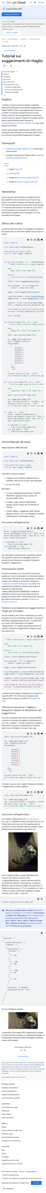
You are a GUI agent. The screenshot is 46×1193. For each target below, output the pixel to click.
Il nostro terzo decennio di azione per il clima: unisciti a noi (22, 1178)
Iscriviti (36, 1183)
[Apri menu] (3, 2)
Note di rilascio (6, 1114)
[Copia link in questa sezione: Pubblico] (14, 100)
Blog (3, 1150)
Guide (6, 41)
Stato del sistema (8, 1118)
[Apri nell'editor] (35, 239)
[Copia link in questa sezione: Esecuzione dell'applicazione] (32, 522)
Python (17, 169)
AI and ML (24, 39)
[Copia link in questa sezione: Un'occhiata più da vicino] (32, 442)
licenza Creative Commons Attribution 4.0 (31, 1065)
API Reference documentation (21, 926)
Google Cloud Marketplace (10, 1094)
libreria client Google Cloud (26, 178)
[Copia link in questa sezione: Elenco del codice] (24, 223)
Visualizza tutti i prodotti (10, 1088)
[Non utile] (24, 46)
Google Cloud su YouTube (10, 1160)
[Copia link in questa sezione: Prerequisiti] (17, 143)
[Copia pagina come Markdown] (11, 66)
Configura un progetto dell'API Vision (19, 149)
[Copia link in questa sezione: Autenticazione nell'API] (26, 569)
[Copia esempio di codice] (31, 239)
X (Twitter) (5, 1157)
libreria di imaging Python (25, 182)
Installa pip (13, 173)
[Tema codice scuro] (28, 239)
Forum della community (10, 1107)
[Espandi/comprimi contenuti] (17, 71)
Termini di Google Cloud (11, 1175)
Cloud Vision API (14, 9)
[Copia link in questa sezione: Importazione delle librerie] (29, 448)
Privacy (21, 1171)
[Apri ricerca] (31, 2)
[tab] (6, 163)
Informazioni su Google (9, 1171)
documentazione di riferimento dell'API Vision (19, 123)
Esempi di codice (7, 1134)
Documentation (13, 39)
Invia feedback (9, 50)
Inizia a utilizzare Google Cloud (12, 1130)
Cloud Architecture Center (10, 1137)
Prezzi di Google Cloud (9, 1091)
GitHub (4, 1127)
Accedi (41, 2)
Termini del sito (31, 1171)
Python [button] (6, 164)
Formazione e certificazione (11, 1141)
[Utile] (21, 46)
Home (3, 39)
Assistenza (5, 1111)
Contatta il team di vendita (10, 1098)
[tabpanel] (23, 175)
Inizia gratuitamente (11, 14)
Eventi (4, 1153)
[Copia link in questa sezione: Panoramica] (17, 192)
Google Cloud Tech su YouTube (12, 1164)
